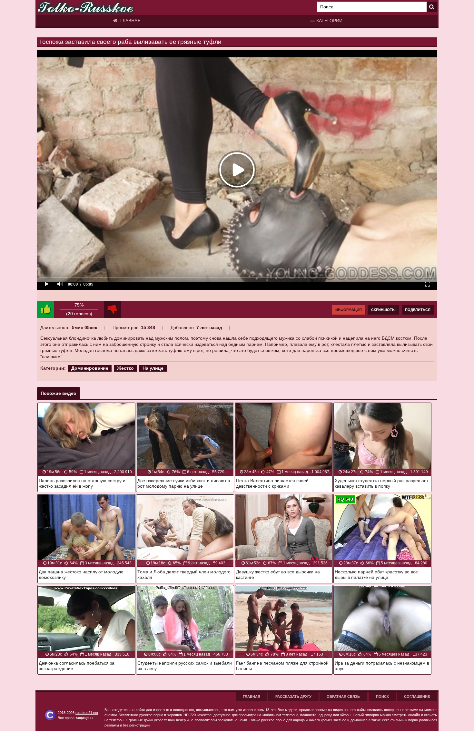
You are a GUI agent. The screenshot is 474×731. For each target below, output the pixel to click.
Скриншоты (383, 310)
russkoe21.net (86, 713)
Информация (348, 310)
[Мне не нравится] (112, 309)
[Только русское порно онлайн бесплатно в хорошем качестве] (85, 7)
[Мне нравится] (45, 309)
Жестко (125, 368)
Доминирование (89, 368)
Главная (130, 20)
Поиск (382, 696)
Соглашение (417, 696)
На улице (153, 368)
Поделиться (417, 310)
